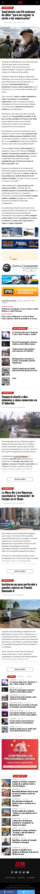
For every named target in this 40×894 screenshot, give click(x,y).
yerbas (4, 302)
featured (27, 301)
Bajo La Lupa (21, 878)
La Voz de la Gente (10, 878)
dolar (20, 301)
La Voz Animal (30, 878)
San (34, 301)
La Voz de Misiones (21, 456)
